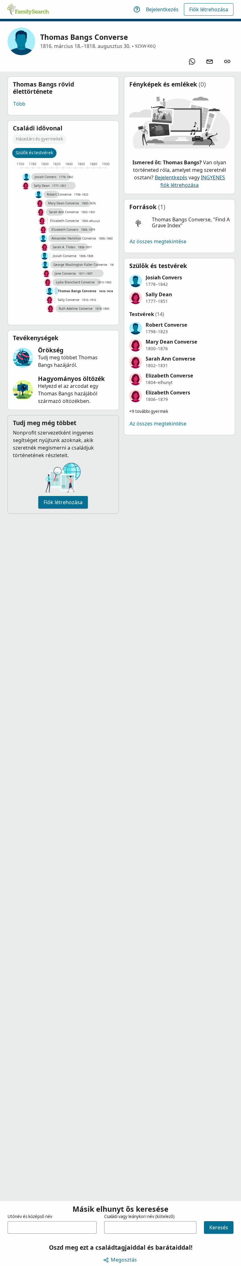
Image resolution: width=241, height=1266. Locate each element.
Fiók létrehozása (208, 9)
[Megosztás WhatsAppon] (192, 61)
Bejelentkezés (162, 9)
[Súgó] (137, 9)
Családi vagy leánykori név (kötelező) (139, 1216)
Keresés (218, 1227)
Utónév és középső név (30, 1216)
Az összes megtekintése (158, 241)
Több (19, 103)
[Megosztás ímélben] (209, 61)
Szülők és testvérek (34, 153)
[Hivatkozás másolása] (227, 61)
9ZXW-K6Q (145, 46)
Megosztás (124, 1259)
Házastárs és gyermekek (39, 139)
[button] (180, 223)
